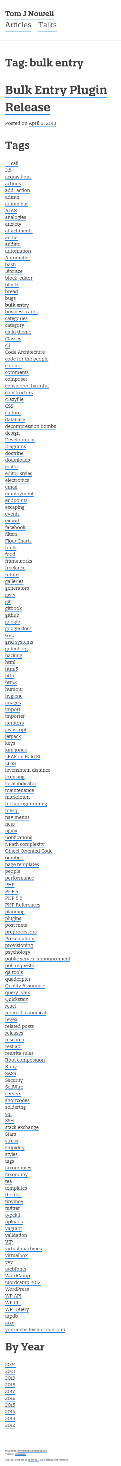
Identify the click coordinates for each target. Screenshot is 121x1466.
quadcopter (18, 979)
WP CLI (13, 1303)
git (8, 602)
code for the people (26, 359)
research (14, 1040)
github (12, 615)
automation (18, 251)
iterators (14, 723)
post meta (16, 925)
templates (16, 1188)
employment (19, 494)
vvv (9, 1262)
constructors (19, 393)
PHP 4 (11, 891)
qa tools (14, 972)
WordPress (17, 1289)
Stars (10, 1134)
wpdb (11, 1316)
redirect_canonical (25, 1013)
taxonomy (16, 1175)
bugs (10, 298)
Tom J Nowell (29, 14)
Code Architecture (25, 352)
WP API (13, 1296)
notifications (18, 838)
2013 (10, 1419)
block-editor (19, 278)
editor (11, 467)
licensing (15, 777)
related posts (19, 1026)
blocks (12, 285)
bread (11, 292)
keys (10, 743)
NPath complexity (25, 844)
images (13, 703)
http (9, 676)
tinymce (14, 1202)
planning (15, 912)
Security (14, 1080)
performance (19, 878)
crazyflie (14, 399)
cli (7, 345)
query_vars (17, 993)
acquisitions (18, 177)
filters (11, 534)
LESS (10, 763)
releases (14, 1033)
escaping (15, 507)
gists (10, 595)
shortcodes (17, 1100)
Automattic (17, 258)
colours (13, 366)
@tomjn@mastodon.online (32, 1451)
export (12, 521)
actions (13, 184)
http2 (11, 683)
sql (8, 1114)
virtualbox (16, 1255)
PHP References (22, 905)
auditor (13, 244)
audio (11, 238)
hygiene (14, 696)
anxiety (13, 224)
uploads (14, 1222)
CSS (9, 406)
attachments (19, 231)
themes (13, 1195)
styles (11, 1154)
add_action (17, 190)
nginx (11, 831)
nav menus (17, 817)
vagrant (13, 1229)
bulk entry (17, 305)
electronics (17, 480)
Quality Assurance (25, 986)
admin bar (16, 204)
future (12, 575)
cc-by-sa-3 (33, 1460)
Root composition (25, 1060)
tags (9, 1161)
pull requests (19, 966)
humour (14, 689)
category (14, 325)
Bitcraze (14, 271)
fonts (10, 548)
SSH (9, 1121)
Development (20, 440)
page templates (22, 865)
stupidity (15, 1148)
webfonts (15, 1269)
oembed (14, 858)
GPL (9, 635)
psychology (17, 952)
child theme (18, 332)
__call (11, 163)
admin (12, 197)
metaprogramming (26, 804)
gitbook (13, 608)
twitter (12, 1208)
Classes (13, 339)
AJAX (11, 211)
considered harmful (27, 386)
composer (16, 379)
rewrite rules (19, 1053)
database (15, 420)
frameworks (18, 561)
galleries (14, 581)
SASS (10, 1073)
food (10, 554)
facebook (15, 527)
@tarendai (20, 1454)
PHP (10, 885)
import (12, 709)
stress (11, 1141)
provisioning (19, 945)
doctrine (14, 453)
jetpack (13, 736)
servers (13, 1094)
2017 (10, 1392)
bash (10, 265)
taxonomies (18, 1168)
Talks (47, 25)
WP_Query (17, 1309)
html (10, 662)
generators (17, 588)
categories (16, 319)
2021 (10, 1371)
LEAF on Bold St (22, 757)
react (10, 1006)
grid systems (19, 642)
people (12, 871)
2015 (10, 1405)
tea (8, 1181)
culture (13, 413)
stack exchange (22, 1127)
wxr (9, 1323)
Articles (18, 25)
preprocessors (21, 932)
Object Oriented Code (29, 851)
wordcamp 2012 (23, 1282)
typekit (12, 1215)
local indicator (20, 784)
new (10, 824)
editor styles (18, 474)
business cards (21, 312)
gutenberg (16, 649)
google (12, 622)
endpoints (16, 501)
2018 (10, 1385)
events (12, 514)
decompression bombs (30, 426)
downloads (17, 460)
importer (15, 716)
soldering (15, 1107)
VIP (9, 1242)
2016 (10, 1398)
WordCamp (17, 1276)
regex (11, 1020)
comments (17, 372)
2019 (10, 1378)
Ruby (11, 1067)
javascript (15, 730)
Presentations (20, 939)
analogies (15, 217)
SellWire (14, 1087)
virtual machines (23, 1249)
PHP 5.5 (13, 898)
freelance (15, 568)
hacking (13, 656)
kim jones (16, 750)
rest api (13, 1047)
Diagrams (15, 447)
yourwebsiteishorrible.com (35, 1330)
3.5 (8, 170)
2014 (10, 1412)
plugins (13, 918)
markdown (17, 797)
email (11, 487)
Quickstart (16, 999)
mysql (12, 811)
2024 (10, 1365)
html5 (11, 669)
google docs (18, 629)
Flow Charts (18, 541)
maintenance (19, 790)
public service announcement (37, 959)
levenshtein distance (27, 770)
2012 (10, 1425)
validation (16, 1235)
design (12, 433)
